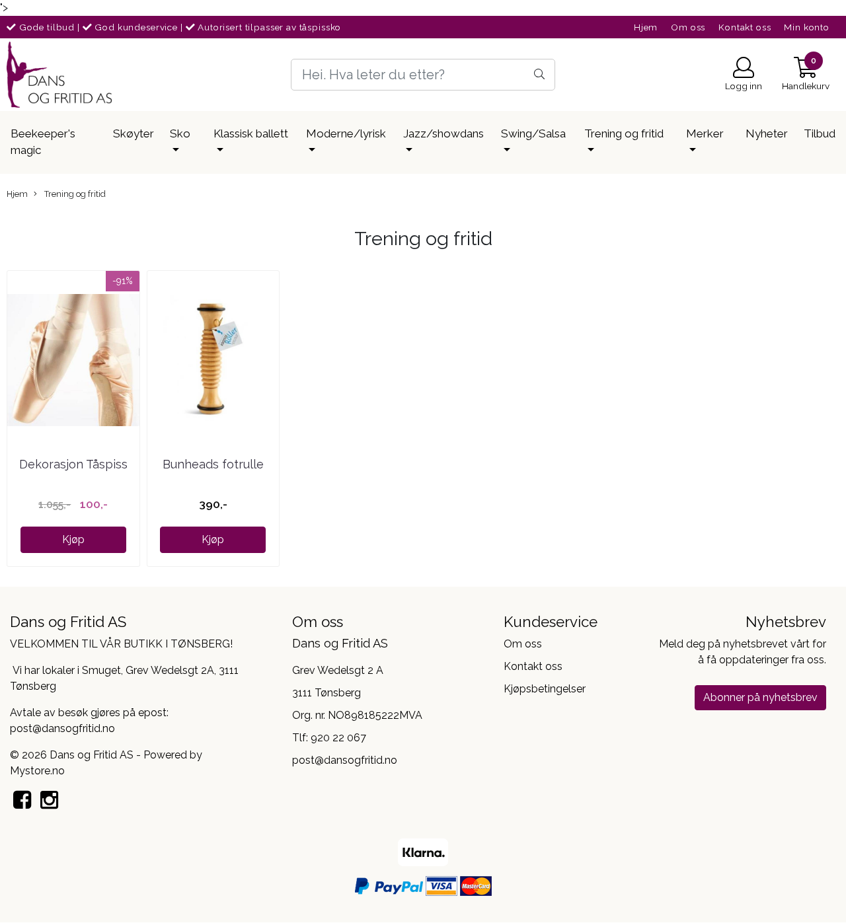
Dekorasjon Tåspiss (73, 464)
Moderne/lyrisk (346, 133)
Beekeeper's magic (43, 142)
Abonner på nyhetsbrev (760, 697)
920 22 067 (338, 737)
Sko (180, 133)
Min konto (806, 27)
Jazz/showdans (443, 133)
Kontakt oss (744, 27)
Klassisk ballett (250, 133)
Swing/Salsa (533, 133)
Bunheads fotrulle (213, 464)
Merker (705, 133)
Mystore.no (37, 770)
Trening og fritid (624, 133)
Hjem (646, 27)
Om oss (688, 27)
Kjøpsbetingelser (545, 689)
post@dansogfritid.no (344, 760)
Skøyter (133, 133)
